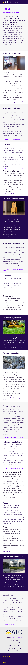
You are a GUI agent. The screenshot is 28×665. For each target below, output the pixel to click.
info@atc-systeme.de (16, 637)
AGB (4, 662)
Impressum (6, 656)
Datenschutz (7, 659)
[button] (23, 660)
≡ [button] (26, 1)
